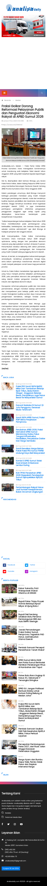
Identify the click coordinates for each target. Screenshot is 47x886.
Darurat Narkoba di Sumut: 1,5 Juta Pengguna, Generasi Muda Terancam (30, 407)
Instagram (34, 571)
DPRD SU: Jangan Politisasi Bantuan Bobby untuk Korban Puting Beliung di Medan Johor (31, 692)
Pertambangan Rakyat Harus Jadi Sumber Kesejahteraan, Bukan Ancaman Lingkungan (29, 489)
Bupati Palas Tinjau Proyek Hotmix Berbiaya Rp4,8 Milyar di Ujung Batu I (31, 603)
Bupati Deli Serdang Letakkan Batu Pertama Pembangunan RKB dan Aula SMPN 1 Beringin (29, 618)
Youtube (11, 571)
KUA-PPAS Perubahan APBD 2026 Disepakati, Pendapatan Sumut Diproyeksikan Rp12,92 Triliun (30, 476)
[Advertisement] (23, 64)
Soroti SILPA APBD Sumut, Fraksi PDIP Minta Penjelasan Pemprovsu (30, 419)
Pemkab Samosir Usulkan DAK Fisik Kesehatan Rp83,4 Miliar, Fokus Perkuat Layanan (31, 732)
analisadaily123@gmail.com (15, 861)
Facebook (11, 565)
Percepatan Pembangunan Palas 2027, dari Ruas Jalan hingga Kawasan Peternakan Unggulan (31, 748)
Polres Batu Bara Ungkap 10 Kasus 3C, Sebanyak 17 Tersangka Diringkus (31, 678)
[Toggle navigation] (4, 93)
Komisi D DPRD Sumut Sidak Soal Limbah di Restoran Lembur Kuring (29, 463)
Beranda (7, 100)
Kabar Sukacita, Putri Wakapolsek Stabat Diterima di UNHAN (28, 590)
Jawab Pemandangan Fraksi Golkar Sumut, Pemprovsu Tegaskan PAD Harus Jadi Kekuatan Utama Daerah (31, 634)
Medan (18, 100)
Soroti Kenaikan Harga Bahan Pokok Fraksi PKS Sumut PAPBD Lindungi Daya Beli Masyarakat (30, 450)
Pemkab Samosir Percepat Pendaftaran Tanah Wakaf (31, 648)
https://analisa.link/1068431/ (12, 125)
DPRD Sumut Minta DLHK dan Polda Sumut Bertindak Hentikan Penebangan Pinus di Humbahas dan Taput (31, 664)
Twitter (32, 565)
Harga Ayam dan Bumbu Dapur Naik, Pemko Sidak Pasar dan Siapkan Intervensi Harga (30, 763)
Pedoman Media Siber (13, 817)
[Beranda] (23, 8)
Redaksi (8, 813)
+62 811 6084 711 (11, 856)
